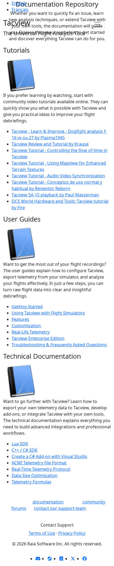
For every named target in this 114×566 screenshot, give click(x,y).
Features (20, 319)
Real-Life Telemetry (31, 332)
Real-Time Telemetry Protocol (41, 469)
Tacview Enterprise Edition (38, 338)
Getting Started (27, 306)
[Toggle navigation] (97, 24)
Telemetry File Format (39, 463)
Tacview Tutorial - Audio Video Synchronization (58, 176)
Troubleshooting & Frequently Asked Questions (59, 345)
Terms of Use (42, 533)
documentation (48, 502)
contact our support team (60, 508)
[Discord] (38, 558)
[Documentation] (61, 558)
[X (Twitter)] (73, 558)
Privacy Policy (71, 533)
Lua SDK (20, 444)
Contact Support (57, 525)
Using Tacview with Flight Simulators (48, 313)
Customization (26, 326)
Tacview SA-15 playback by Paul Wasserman (55, 195)
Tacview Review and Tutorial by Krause (50, 144)
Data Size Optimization (35, 475)
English (19, 3)
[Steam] (49, 558)
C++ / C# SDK (24, 450)
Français (20, 9)
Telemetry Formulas (31, 482)
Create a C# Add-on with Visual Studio (49, 456)
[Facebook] (84, 558)
